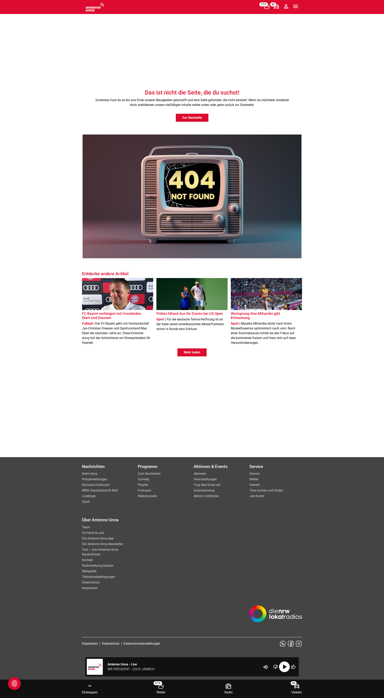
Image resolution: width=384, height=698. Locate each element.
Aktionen (200, 474)
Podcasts (144, 490)
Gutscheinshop (204, 490)
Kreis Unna (89, 474)
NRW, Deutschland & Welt (100, 490)
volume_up (265, 667)
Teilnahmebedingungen (98, 577)
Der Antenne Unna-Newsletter (102, 544)
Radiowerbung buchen (98, 565)
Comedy (143, 479)
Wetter (253, 479)
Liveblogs (89, 496)
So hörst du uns (93, 533)
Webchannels (147, 496)
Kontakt (87, 560)
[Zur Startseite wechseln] (94, 7)
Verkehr (254, 485)
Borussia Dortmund (95, 485)
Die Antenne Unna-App (98, 538)
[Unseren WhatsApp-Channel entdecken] (283, 643)
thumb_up (293, 666)
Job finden (256, 496)
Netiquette (89, 571)
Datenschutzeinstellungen (142, 643)
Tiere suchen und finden (266, 490)
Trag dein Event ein (207, 485)
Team (86, 527)
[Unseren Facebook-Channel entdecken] (291, 643)
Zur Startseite (192, 118)
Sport (86, 502)
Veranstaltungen (205, 479)
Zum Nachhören (149, 474)
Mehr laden (192, 352)
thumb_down (275, 666)
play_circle (284, 666)
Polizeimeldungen (94, 479)
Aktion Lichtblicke (206, 496)
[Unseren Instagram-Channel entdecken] (299, 643)
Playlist (143, 485)
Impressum (90, 588)
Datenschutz (91, 582)
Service (254, 474)
